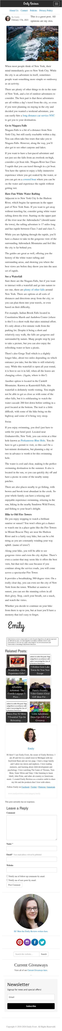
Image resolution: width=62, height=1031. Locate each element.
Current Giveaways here (37, 970)
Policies (33, 10)
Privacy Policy (46, 10)
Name (9, 843)
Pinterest (42, 787)
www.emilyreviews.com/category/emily (24, 793)
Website (9, 865)
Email (9, 854)
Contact (24, 10)
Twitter (34, 787)
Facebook (25, 787)
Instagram (51, 787)
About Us (13, 10)
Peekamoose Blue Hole (33, 440)
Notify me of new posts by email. (22, 880)
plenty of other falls (34, 289)
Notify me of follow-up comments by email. (27, 876)
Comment (10, 812)
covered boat (29, 179)
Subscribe (31, 1006)
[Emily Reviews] (31, 3)
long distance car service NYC (39, 115)
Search (44, 954)
